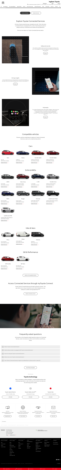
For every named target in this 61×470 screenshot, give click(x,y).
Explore (45, 53)
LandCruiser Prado (12, 446)
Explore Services (36, 12)
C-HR (10, 448)
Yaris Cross (11, 451)
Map (7, 434)
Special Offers (19, 6)
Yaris (1, 442)
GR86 (28, 445)
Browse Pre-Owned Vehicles (39, 443)
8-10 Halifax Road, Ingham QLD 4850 (34, 4)
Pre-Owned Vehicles (12, 6)
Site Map (19, 463)
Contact (56, 6)
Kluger (11, 453)
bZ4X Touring (12, 445)
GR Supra (28, 447)
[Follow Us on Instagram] (59, 459)
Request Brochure (7, 416)
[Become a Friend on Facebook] (56, 459)
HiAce (19, 446)
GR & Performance (29, 441)
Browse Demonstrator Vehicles (38, 446)
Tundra (19, 445)
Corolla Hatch (3, 443)
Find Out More (38, 416)
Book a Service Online (46, 443)
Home (1, 6)
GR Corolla (28, 446)
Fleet (43, 6)
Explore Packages (25, 12)
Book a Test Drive (23, 416)
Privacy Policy (22, 463)
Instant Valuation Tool (38, 449)
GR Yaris (28, 443)
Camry (2, 445)
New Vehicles (5, 6)
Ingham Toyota (54, 1)
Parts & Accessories (30, 6)
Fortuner (11, 449)
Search (59, 6)
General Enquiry (55, 444)
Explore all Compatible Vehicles (30, 275)
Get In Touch (53, 416)
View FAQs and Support (30, 367)
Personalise (47, 6)
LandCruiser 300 (12, 455)
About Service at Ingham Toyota (47, 445)
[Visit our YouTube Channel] (58, 459)
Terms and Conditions (35, 338)
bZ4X (10, 443)
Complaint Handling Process (29, 463)
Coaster (19, 448)
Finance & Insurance (38, 6)
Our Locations (55, 442)
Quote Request (38, 451)
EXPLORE (10, 396)
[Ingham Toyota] (3, 3)
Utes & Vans (20, 440)
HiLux (19, 442)
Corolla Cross (12, 452)
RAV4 (10, 442)
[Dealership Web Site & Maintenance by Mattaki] (58, 463)
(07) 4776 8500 (44, 4)
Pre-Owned (38, 440)
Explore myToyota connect (30, 293)
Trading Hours (12, 434)
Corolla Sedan (3, 446)
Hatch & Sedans (4, 440)
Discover (52, 6)
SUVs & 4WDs (12, 440)
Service (24, 6)
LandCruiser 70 (20, 443)
